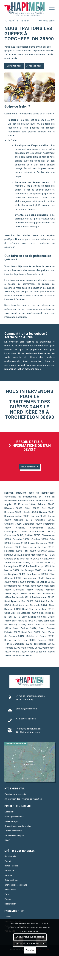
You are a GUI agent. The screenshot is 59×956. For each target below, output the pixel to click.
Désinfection (10, 904)
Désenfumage (11, 821)
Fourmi (8, 861)
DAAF (7, 840)
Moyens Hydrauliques (14, 835)
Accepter (30, 950)
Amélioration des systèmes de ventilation (23, 799)
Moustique (9, 870)
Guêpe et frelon (12, 880)
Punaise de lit (11, 889)
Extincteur (9, 812)
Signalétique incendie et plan (18, 826)
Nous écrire (49, 20)
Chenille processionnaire (16, 885)
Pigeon (8, 899)
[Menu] (50, 8)
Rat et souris (10, 856)
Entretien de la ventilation (16, 794)
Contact (8, 916)
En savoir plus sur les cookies (30, 937)
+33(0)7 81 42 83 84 (18, 20)
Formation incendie (13, 831)
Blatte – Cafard (11, 866)
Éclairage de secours (14, 816)
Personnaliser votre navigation (30, 943)
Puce (7, 894)
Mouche (8, 875)
